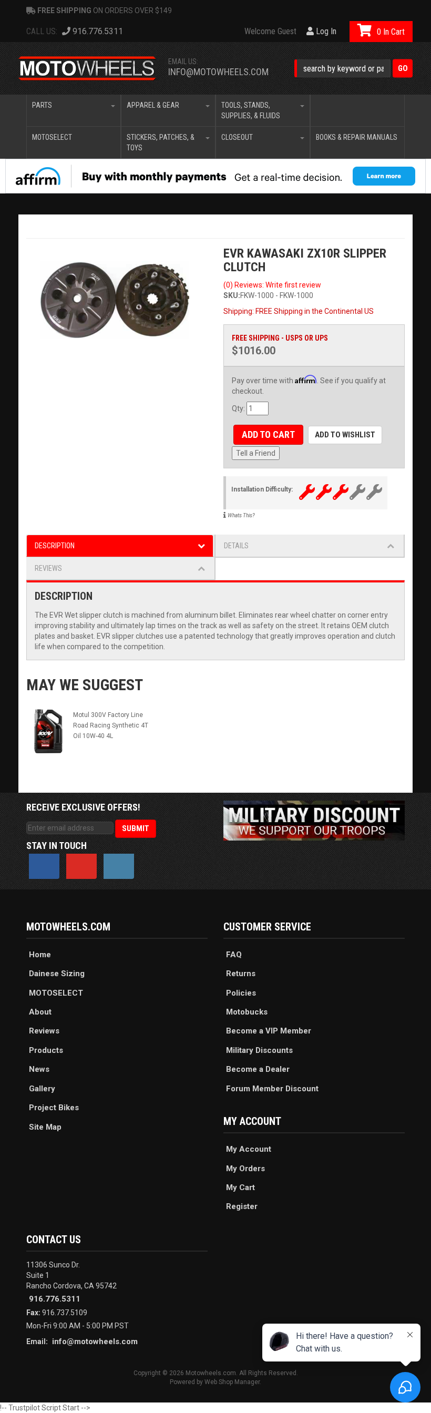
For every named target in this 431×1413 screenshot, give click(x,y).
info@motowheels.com (218, 71)
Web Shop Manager (232, 1382)
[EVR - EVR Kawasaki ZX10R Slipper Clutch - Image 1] (117, 302)
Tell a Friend (255, 453)
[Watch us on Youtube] (81, 866)
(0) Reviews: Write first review (272, 285)
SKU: (231, 295)
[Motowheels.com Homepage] (87, 68)
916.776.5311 (54, 1299)
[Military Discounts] (314, 820)
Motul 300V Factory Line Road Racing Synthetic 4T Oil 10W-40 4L (110, 725)
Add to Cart (268, 434)
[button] (353, 68)
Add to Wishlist (345, 434)
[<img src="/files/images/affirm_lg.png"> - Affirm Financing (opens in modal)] (215, 176)
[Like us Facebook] (44, 866)
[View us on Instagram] (119, 866)
